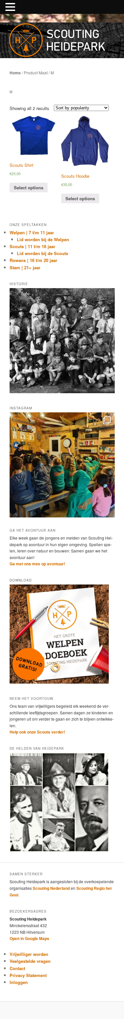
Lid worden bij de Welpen (43, 239)
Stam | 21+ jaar (25, 267)
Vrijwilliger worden (29, 954)
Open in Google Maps (29, 938)
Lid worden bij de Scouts (42, 253)
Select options (28, 187)
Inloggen (19, 982)
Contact (17, 968)
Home (15, 73)
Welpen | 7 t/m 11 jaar (32, 232)
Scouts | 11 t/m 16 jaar (32, 246)
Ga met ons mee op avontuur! (37, 564)
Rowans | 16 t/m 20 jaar (33, 260)
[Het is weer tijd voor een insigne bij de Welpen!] (62, 464)
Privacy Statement (28, 975)
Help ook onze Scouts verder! (37, 732)
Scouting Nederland (51, 888)
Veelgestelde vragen (30, 961)
